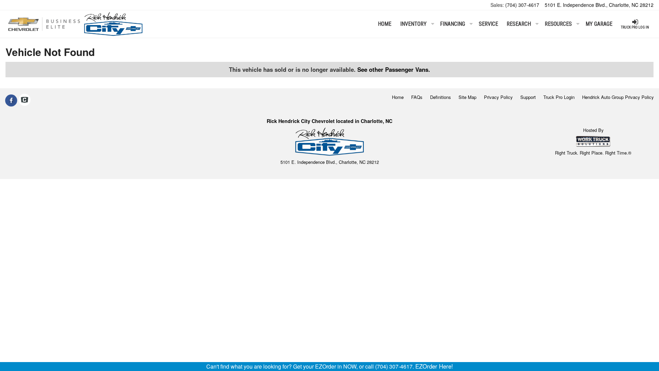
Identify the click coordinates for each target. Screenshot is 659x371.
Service (488, 24)
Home (384, 24)
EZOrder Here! (434, 366)
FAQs (417, 97)
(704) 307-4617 (522, 4)
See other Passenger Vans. (393, 69)
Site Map (467, 97)
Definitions (440, 97)
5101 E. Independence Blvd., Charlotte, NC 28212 (599, 4)
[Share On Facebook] (11, 100)
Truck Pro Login (559, 97)
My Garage (599, 24)
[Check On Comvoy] (25, 100)
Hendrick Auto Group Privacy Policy (618, 97)
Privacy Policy (498, 97)
